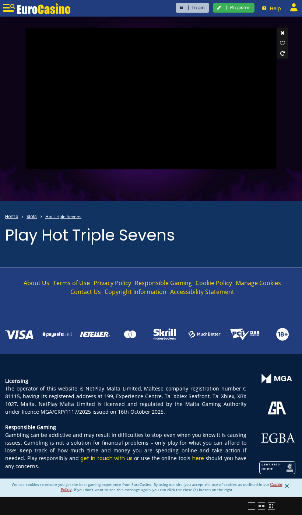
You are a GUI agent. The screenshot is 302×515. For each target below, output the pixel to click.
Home (11, 217)
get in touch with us (106, 458)
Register (240, 7)
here (198, 458)
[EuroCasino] (43, 8)
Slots (32, 217)
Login (198, 7)
